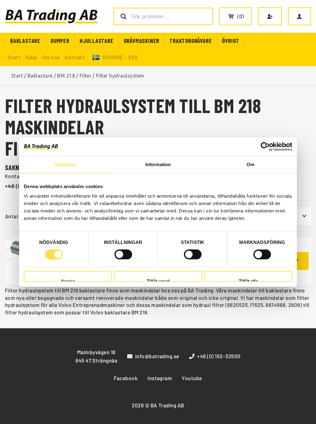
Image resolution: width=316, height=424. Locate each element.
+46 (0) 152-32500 (218, 356)
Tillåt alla (248, 280)
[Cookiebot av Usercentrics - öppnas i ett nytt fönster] (265, 146)
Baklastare (25, 40)
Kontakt (75, 57)
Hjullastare (97, 40)
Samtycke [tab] (65, 164)
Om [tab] (250, 164)
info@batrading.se (157, 356)
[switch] (123, 254)
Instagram (160, 378)
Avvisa (68, 280)
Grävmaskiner (142, 40)
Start (13, 57)
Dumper (60, 40)
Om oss (51, 57)
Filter (86, 75)
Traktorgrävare (190, 40)
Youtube (192, 378)
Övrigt (230, 40)
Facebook (126, 378)
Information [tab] (158, 164)
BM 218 (66, 75)
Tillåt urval (158, 280)
